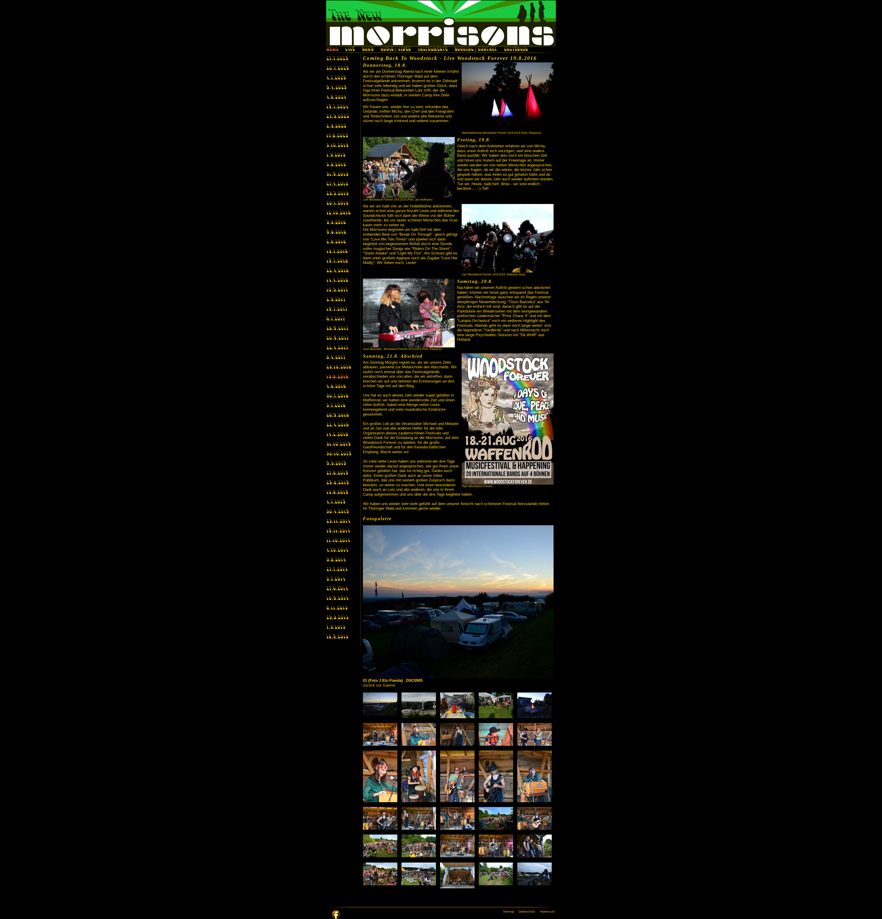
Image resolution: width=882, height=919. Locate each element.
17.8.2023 (337, 136)
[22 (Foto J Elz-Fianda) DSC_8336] (419, 846)
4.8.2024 (336, 97)
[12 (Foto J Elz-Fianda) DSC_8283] (419, 776)
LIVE (350, 50)
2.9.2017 (335, 300)
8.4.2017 (335, 357)
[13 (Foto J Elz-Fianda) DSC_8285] (458, 776)
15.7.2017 (336, 309)
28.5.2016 (337, 415)
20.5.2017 (337, 338)
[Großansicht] (508, 96)
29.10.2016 (338, 367)
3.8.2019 (336, 165)
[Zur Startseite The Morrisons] (441, 23)
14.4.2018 (337, 280)
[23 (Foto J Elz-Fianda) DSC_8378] (458, 846)
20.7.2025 (337, 68)
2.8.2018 (336, 242)
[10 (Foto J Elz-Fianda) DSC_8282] (535, 734)
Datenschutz (527, 911)
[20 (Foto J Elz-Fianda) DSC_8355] (535, 818)
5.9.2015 (336, 463)
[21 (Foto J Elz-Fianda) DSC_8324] (381, 846)
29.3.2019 (337, 194)
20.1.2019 (337, 203)
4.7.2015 (335, 502)
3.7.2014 (335, 579)
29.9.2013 (337, 618)
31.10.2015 (338, 444)
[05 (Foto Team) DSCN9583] (535, 705)
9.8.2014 (336, 560)
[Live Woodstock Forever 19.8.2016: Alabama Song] (508, 238)
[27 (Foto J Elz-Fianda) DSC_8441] (419, 874)
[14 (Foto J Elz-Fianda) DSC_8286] (497, 776)
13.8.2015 (337, 492)
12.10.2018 (338, 213)
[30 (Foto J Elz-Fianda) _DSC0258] (535, 874)
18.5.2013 (337, 637)
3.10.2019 (337, 145)
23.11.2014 (338, 521)
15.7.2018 (337, 261)
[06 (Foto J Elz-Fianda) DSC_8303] (381, 734)
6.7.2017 (335, 319)
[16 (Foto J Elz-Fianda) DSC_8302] (381, 818)
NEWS (332, 50)
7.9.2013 (335, 627)
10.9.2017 (337, 290)
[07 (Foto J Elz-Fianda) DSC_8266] (419, 734)
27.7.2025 (337, 59)
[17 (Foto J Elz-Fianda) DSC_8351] (419, 818)
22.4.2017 (337, 348)
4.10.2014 (337, 550)
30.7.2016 (337, 396)
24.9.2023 (337, 117)
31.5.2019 (337, 174)
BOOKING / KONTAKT (475, 50)
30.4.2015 (337, 512)
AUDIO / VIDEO (395, 50)
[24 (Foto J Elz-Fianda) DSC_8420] (497, 846)
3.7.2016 (335, 406)
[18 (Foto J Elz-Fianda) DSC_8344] (458, 818)
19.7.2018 (337, 251)
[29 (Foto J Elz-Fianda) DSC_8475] (497, 874)
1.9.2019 (335, 155)
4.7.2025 (336, 78)
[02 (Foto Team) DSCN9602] (419, 705)
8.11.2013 (337, 608)
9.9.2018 (336, 223)
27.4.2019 (337, 184)
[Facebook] (336, 914)
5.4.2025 (336, 88)
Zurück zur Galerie (379, 685)
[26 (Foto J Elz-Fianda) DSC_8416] (381, 874)
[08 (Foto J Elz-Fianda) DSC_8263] (458, 734)
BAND (367, 50)
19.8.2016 (337, 377)
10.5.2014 (337, 598)
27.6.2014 (337, 589)
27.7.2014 (337, 569)
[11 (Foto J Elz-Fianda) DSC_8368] (381, 776)
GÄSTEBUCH (516, 50)
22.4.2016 (337, 425)
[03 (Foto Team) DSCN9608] (458, 705)
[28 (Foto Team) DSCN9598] (458, 875)
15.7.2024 (337, 107)
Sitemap (508, 911)
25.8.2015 (337, 483)
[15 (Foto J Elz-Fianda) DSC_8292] (535, 776)
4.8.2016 (336, 386)
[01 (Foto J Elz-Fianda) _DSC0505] (381, 704)
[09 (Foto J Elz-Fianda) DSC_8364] (497, 734)
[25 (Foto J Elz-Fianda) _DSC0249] (535, 846)
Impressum (547, 911)
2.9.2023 (336, 126)
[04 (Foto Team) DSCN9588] (497, 705)
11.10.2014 (338, 541)
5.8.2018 (336, 232)
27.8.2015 (337, 473)
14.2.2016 (337, 435)
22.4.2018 (337, 271)
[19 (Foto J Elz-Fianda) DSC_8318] (497, 818)
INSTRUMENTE (432, 50)
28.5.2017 (337, 329)
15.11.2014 (338, 531)
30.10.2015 (338, 454)
